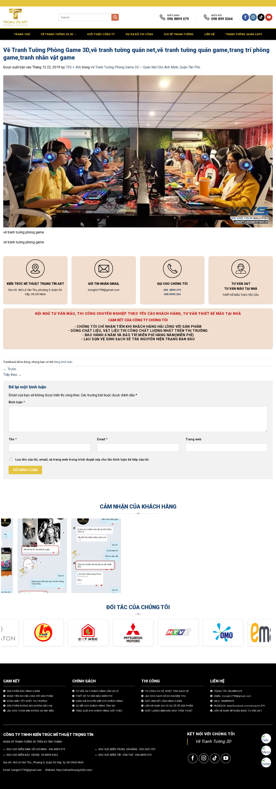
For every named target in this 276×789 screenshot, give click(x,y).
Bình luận (17, 402)
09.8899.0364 (49, 754)
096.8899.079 (143, 754)
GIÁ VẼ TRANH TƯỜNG (179, 34)
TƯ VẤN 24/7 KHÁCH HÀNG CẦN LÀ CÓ (97, 691)
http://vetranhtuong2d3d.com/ (74, 770)
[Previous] (12, 558)
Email (102, 439)
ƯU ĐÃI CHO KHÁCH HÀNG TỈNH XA (95, 705)
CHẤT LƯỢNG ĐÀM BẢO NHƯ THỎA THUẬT (169, 710)
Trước (9, 369)
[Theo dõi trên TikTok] (261, 17)
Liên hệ (209, 34)
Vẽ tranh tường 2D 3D (57, 34)
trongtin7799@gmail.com (26, 770)
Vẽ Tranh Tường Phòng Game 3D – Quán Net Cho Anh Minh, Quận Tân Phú (145, 67)
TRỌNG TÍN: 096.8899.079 (228, 691)
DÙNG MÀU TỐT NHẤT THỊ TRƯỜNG (27, 701)
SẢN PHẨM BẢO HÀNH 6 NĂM (23, 691)
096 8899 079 (57, 749)
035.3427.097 (147, 749)
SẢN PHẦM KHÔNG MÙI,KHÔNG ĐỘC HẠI (29, 705)
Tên (13, 439)
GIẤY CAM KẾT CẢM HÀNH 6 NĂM (163, 701)
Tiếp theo (12, 375)
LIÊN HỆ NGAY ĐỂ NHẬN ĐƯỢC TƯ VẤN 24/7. (238, 710)
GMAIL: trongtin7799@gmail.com (232, 696)
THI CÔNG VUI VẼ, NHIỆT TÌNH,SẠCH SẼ (167, 691)
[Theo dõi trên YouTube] (268, 17)
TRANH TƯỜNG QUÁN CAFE (243, 34)
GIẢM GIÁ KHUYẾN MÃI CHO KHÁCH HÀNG (99, 701)
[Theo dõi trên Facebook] (245, 17)
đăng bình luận (63, 362)
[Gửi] (115, 17)
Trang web (193, 439)
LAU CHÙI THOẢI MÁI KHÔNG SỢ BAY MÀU (30, 710)
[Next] (260, 558)
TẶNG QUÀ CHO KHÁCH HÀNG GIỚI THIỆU (99, 710)
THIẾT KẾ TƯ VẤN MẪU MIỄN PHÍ (94, 696)
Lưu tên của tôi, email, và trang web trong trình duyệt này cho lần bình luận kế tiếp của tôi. (82, 459)
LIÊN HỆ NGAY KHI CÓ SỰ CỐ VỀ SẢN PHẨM (169, 705)
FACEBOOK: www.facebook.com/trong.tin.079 (239, 705)
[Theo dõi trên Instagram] (253, 17)
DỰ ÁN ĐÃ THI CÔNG (139, 34)
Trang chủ (22, 34)
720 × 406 (73, 67)
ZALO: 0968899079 (224, 701)
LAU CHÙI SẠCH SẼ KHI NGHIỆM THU (165, 696)
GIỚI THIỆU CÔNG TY (101, 34)
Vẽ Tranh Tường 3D (213, 741)
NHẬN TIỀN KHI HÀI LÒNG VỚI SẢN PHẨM (30, 696)
